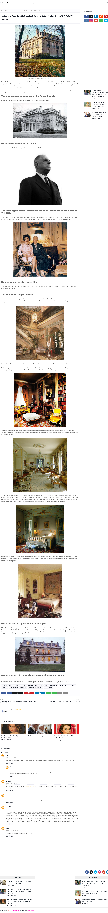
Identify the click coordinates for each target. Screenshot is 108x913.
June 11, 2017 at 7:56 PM (11, 757)
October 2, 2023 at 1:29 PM (12, 830)
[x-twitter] (91, 16)
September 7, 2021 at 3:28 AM (12, 809)
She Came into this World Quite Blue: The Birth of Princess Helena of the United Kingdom (12, 737)
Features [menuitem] (24, 3)
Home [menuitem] (17, 3)
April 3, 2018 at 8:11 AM (11, 797)
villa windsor (23, 687)
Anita (7, 755)
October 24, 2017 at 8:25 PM (12, 783)
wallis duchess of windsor (35, 687)
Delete (11, 763)
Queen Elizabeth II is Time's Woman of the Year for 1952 (66, 737)
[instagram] (91, 20)
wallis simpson (48, 687)
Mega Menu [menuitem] (34, 3)
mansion (72, 685)
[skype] (106, 20)
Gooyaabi (31, 910)
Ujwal (7, 828)
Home (2, 11)
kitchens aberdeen (30, 786)
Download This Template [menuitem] (62, 3)
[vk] (86, 20)
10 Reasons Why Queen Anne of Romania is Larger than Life (99, 114)
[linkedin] (96, 16)
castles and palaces (19, 685)
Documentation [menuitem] (45, 3)
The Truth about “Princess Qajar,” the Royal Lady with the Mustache (20, 882)
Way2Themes (15, 910)
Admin (18, 709)
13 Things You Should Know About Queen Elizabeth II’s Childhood (99, 104)
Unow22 (8, 807)
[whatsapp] (101, 20)
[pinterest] (106, 16)
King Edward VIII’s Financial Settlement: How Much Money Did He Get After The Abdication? (100, 93)
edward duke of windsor (51, 685)
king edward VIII (64, 685)
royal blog (5, 687)
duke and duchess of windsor (35, 685)
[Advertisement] (96, 54)
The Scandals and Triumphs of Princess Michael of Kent (40, 737)
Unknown (13, 767)
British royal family (10, 11)
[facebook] (86, 16)
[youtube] (96, 20)
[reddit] (101, 16)
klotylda (8, 781)
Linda (7, 795)
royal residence (14, 687)
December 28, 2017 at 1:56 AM (17, 769)
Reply (7, 763)
